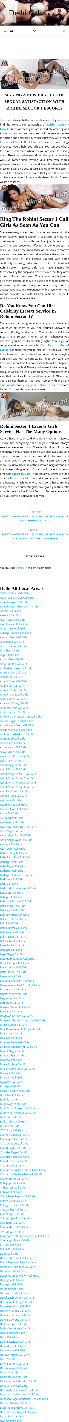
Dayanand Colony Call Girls (16, 1302)
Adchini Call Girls (10, 611)
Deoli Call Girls (9, 1337)
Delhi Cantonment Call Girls (17, 1328)
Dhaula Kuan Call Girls (13, 1385)
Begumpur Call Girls (12, 998)
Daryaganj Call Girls (12, 1280)
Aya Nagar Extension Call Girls (18, 826)
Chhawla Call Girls (11, 1192)
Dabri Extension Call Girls (15, 1258)
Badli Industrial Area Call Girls (18, 888)
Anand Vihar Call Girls (13, 699)
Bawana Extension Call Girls (17, 980)
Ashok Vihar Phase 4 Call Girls (18, 787)
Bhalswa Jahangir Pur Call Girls (18, 1046)
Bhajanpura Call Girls (13, 1033)
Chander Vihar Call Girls (14, 1156)
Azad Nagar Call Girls (12, 831)
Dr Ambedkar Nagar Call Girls (18, 1412)
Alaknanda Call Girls (12, 641)
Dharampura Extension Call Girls (20, 1381)
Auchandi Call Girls (11, 817)
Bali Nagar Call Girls (12, 932)
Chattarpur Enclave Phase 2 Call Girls (22, 1174)
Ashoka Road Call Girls (13, 795)
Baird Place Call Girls (12, 906)
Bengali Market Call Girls (15, 1007)
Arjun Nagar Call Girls (13, 747)
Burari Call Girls (9, 1126)
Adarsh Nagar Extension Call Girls (20, 606)
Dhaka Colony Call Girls (14, 1363)
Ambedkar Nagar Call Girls (16, 668)
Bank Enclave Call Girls (14, 945)
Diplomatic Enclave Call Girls (17, 1407)
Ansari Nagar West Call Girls (17, 725)
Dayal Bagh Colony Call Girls (17, 1297)
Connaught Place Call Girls (16, 1240)
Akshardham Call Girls (13, 637)
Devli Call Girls (9, 1359)
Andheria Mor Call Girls (14, 707)
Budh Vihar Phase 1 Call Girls (17, 1108)
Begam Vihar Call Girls (13, 994)
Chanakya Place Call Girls (15, 1139)
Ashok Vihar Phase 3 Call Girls (18, 782)
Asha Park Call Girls (12, 760)
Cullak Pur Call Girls (12, 1249)
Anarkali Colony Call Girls (15, 703)
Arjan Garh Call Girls (12, 743)
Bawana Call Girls (10, 976)
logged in (21, 567)
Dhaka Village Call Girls (14, 1368)
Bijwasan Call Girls (11, 1082)
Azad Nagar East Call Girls (15, 835)
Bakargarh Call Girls (12, 910)
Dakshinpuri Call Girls (13, 1271)
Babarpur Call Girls (11, 861)
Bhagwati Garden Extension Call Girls (22, 1020)
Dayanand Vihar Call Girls (15, 1306)
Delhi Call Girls (34, 13)
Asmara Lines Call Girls (14, 809)
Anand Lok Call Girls (12, 685)
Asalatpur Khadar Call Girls (16, 756)
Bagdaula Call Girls (11, 892)
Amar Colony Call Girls (13, 663)
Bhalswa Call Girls (11, 1038)
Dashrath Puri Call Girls (14, 1293)
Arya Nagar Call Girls (12, 751)
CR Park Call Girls (10, 1244)
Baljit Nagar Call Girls (13, 936)
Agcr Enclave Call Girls (13, 624)
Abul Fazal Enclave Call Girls (17, 597)
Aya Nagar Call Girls (12, 822)
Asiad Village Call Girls (13, 804)
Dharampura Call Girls (13, 1377)
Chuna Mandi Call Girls (14, 1227)
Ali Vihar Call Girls (11, 650)
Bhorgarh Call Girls (11, 1077)
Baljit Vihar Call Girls (12, 941)
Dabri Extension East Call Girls (18, 1262)
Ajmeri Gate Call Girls (13, 628)
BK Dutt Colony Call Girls (15, 1090)
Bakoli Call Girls (9, 923)
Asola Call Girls (9, 813)
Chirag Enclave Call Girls (14, 1205)
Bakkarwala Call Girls (13, 919)
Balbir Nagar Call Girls (13, 928)
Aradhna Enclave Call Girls (16, 729)
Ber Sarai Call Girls (11, 1011)
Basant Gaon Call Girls (13, 967)
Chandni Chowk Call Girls (15, 1161)
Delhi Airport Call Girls (13, 1324)
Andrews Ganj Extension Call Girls (20, 716)
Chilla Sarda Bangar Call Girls (17, 1196)
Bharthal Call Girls (11, 1060)
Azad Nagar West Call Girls (16, 839)
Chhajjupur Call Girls (12, 1183)
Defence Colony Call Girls (15, 1310)
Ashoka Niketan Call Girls (15, 791)
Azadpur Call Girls (11, 844)
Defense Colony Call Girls (15, 1319)
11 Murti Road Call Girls (14, 593)
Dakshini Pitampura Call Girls (18, 1266)
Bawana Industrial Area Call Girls (20, 985)
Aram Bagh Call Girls (12, 738)
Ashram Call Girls (10, 800)
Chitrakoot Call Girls (12, 1214)
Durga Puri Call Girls (12, 1416)
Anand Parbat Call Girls (14, 694)
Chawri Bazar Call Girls (14, 1178)
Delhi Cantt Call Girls (12, 1332)
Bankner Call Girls (11, 950)
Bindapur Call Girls (11, 1086)
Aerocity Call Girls (11, 615)
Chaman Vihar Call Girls (14, 1134)
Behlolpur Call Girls (12, 1002)
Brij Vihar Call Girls (11, 1095)
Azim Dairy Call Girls (12, 848)
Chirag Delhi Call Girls (13, 1200)
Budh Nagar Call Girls (13, 1104)
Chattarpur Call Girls (12, 1165)
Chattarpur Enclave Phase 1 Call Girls (22, 1170)
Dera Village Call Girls (13, 1350)
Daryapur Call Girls (11, 1284)
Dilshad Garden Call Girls (15, 1403)
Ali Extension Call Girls (13, 646)
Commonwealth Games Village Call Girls (24, 1236)
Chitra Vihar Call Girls (13, 1209)
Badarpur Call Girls (11, 870)
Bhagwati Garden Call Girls (16, 1016)
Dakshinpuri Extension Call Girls (19, 1275)
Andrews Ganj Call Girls (14, 712)
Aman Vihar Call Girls (13, 659)
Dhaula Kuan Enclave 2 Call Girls (19, 1394)
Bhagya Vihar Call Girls (14, 1024)
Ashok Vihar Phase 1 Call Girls (18, 773)
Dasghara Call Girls (11, 1288)
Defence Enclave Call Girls (15, 1315)
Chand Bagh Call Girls (13, 1148)
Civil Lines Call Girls (12, 1231)
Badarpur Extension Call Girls (18, 875)
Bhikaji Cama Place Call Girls (17, 1068)
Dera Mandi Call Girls (13, 1346)
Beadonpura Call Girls (13, 989)
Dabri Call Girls (9, 1253)
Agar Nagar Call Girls (12, 619)
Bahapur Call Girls (11, 897)
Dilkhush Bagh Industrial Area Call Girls (24, 1399)
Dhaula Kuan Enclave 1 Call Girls (19, 1390)
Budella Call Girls (10, 1099)
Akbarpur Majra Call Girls (15, 633)
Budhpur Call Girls (11, 1117)
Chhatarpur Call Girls (12, 1187)
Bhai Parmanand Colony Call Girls (20, 1029)
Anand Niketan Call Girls (15, 690)
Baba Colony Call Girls (13, 853)
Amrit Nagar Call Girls (13, 672)
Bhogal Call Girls (10, 1073)
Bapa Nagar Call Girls (13, 954)
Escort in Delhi (21, 473)
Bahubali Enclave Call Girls (16, 901)
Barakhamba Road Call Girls (17, 958)
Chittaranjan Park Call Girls (16, 1218)
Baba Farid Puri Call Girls (15, 857)
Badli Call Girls (9, 883)
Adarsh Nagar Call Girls (14, 602)
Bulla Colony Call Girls (13, 1121)
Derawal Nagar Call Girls (15, 1354)
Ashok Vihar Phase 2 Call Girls (18, 778)
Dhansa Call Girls (10, 1372)
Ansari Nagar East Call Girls (16, 721)
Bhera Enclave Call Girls (14, 1064)
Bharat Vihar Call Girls (13, 1055)
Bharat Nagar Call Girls (14, 1051)
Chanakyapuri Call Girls (14, 1143)
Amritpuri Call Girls (11, 677)
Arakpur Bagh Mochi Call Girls (18, 734)
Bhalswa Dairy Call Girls (14, 1042)
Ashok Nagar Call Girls (13, 765)
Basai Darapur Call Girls (14, 963)
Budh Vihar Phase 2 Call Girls (17, 1112)
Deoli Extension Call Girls (15, 1341)
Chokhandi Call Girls (12, 1222)
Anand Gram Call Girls (13, 681)
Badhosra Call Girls (11, 879)
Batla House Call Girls (13, 972)
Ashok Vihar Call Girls (13, 769)
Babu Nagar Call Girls (13, 866)
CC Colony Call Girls (12, 1130)
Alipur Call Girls (9, 655)
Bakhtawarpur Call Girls (14, 914)
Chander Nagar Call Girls (15, 1152)
